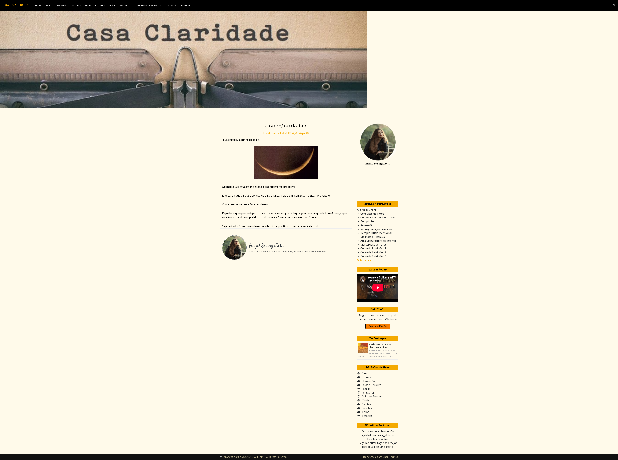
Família (366, 388)
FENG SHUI (75, 5)
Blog (364, 373)
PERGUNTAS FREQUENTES (148, 5)
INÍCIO (38, 5)
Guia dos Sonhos (372, 396)
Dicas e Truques (371, 385)
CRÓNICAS (61, 5)
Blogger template (372, 456)
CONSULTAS (171, 5)
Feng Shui (368, 392)
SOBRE (48, 5)
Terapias (367, 416)
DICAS (112, 5)
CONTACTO (125, 5)
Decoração (368, 381)
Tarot (365, 412)
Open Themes (390, 456)
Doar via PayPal (377, 326)
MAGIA (88, 5)
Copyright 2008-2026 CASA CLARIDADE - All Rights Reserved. (254, 456)
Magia (365, 400)
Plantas (366, 404)
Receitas (367, 408)
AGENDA (185, 5)
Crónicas (367, 377)
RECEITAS (100, 5)
